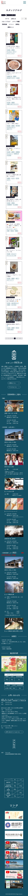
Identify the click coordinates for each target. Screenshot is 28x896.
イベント (11, 24)
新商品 (17, 24)
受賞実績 (4, 24)
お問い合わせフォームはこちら (14, 732)
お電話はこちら (14, 383)
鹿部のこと (11, 27)
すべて (7, 18)
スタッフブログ (6, 21)
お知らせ (13, 18)
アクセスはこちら (14, 387)
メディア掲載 (16, 21)
